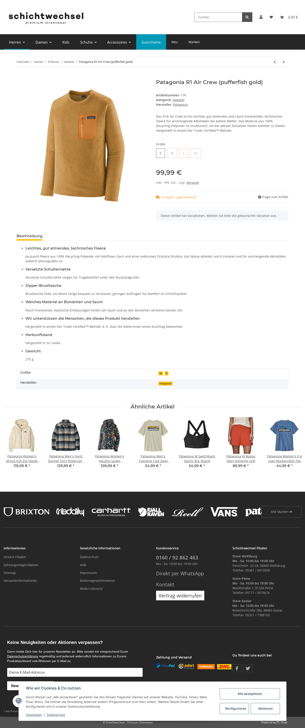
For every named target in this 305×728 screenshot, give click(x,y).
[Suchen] (247, 17)
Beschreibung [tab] (29, 236)
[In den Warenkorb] (20, 76)
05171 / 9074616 (257, 592)
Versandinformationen (20, 580)
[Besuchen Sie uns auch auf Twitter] (248, 668)
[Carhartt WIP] (111, 511)
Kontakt (165, 584)
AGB (83, 565)
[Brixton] (26, 511)
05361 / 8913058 (257, 570)
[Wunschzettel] (271, 17)
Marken (194, 42)
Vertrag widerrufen (180, 595)
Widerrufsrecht (91, 588)
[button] (261, 17)
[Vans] (224, 511)
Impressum (88, 573)
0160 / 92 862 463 (177, 557)
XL (195, 153)
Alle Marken (280, 512)
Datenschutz (89, 557)
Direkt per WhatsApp (180, 573)
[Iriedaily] (70, 511)
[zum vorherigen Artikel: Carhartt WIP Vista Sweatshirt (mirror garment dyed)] (274, 62)
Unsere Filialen (15, 557)
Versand (192, 182)
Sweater (179, 100)
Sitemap (10, 573)
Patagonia (165, 383)
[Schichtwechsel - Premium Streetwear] (46, 17)
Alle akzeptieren (250, 694)
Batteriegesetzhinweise (97, 580)
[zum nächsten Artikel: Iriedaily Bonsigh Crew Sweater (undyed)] (283, 62)
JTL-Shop (281, 722)
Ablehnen (265, 708)
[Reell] (187, 511)
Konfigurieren (235, 708)
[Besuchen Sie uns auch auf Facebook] (237, 668)
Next (294, 445)
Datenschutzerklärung (22, 656)
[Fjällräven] (151, 511)
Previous (11, 445)
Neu (174, 42)
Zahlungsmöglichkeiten (21, 565)
